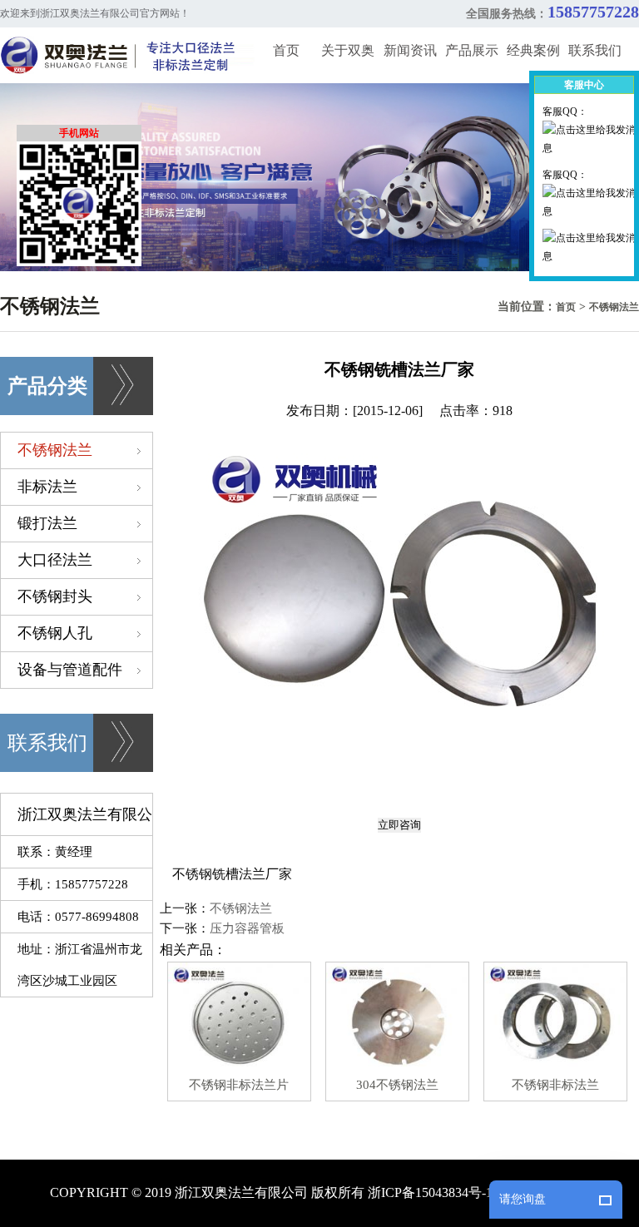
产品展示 (471, 50)
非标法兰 (47, 486)
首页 (286, 50)
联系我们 (595, 50)
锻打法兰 (47, 523)
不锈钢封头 (54, 596)
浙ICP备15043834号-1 (430, 1192)
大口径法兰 (54, 560)
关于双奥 (347, 50)
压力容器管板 (247, 928)
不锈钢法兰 (614, 307)
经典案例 (533, 50)
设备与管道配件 (69, 669)
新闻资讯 (410, 50)
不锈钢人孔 (54, 633)
